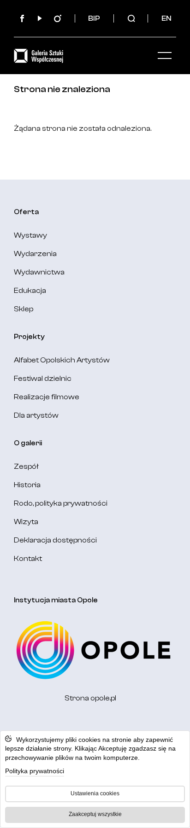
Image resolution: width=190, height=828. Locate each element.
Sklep (23, 309)
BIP (94, 18)
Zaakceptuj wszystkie (95, 814)
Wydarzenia (35, 254)
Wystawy (30, 235)
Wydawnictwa (39, 272)
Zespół (26, 466)
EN (166, 18)
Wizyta (26, 522)
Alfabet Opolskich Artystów (62, 360)
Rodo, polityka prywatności (60, 503)
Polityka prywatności (34, 771)
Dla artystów (36, 415)
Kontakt (28, 558)
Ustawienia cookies (95, 793)
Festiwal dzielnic (42, 378)
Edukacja (30, 290)
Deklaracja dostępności (55, 540)
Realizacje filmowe (46, 397)
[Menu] (164, 56)
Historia (27, 485)
